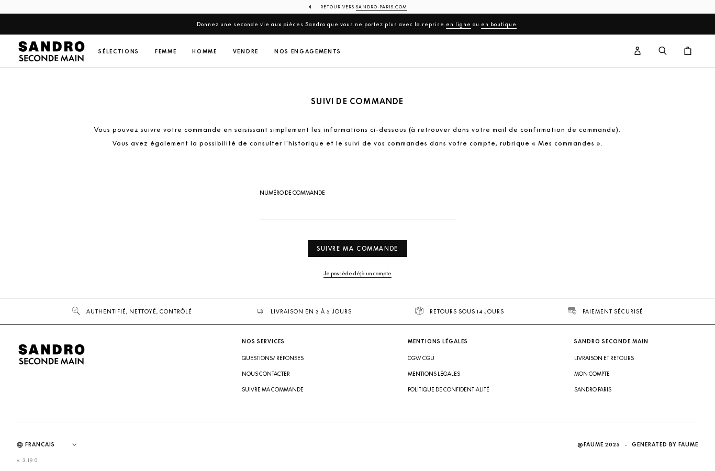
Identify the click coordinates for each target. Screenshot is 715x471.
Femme (165, 51)
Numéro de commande (292, 193)
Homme (204, 51)
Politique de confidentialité (448, 389)
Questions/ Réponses (273, 358)
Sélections (118, 51)
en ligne (458, 24)
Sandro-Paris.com (381, 6)
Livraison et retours (604, 358)
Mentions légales (434, 374)
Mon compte (592, 374)
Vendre (246, 51)
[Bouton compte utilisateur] (637, 51)
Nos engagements (307, 51)
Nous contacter (266, 374)
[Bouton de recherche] (662, 51)
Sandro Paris (592, 389)
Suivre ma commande (357, 248)
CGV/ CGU (421, 358)
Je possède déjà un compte (357, 273)
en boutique (499, 24)
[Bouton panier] (687, 51)
